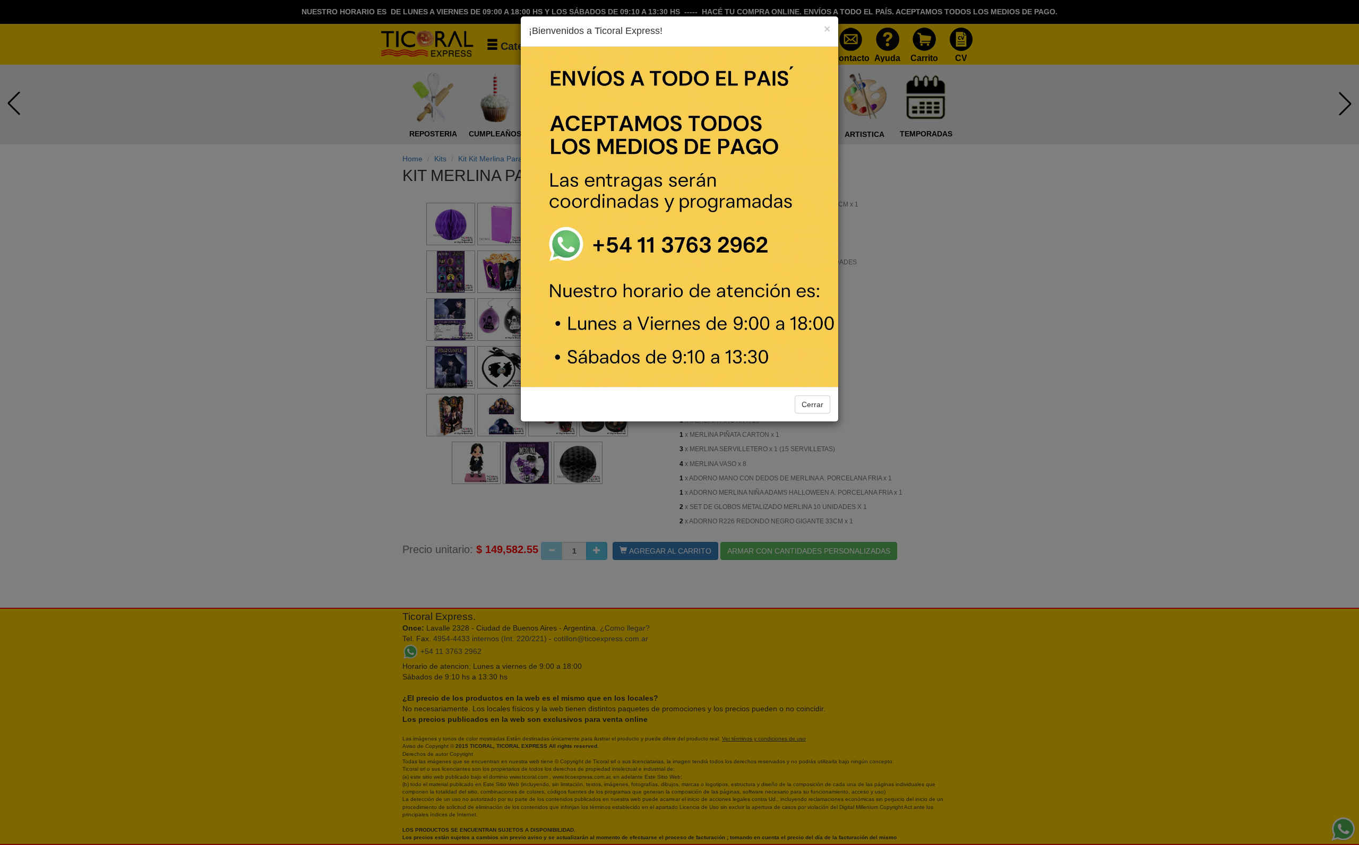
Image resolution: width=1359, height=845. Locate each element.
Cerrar (812, 404)
